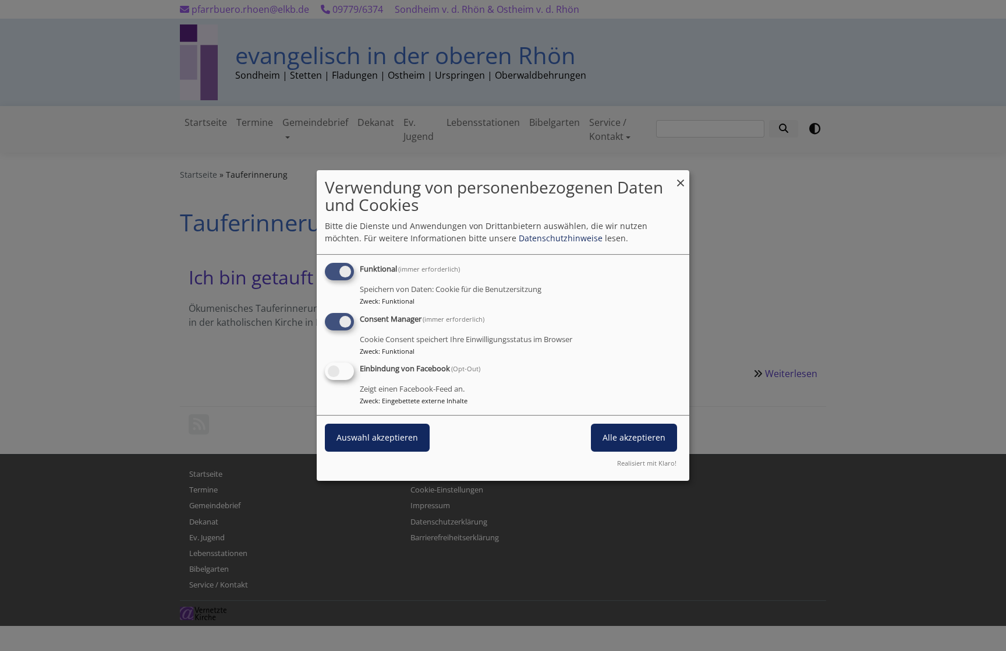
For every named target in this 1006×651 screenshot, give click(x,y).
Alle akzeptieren (634, 438)
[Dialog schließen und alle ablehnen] (680, 177)
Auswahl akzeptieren (377, 438)
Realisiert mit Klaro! (646, 463)
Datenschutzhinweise (561, 238)
